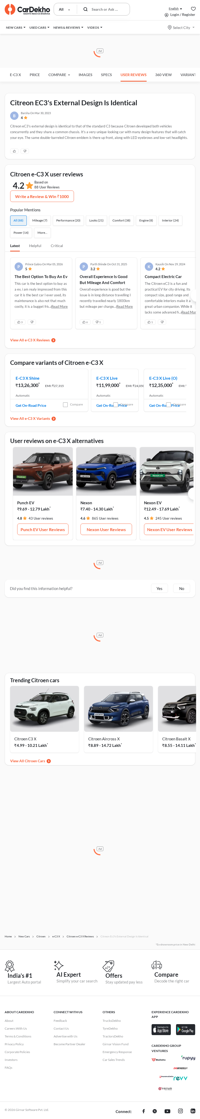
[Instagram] (180, 1112)
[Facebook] (143, 1112)
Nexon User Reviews (106, 529)
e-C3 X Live (107, 378)
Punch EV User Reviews (43, 529)
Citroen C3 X (25, 738)
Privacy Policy (14, 1044)
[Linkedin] (193, 1112)
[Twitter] (155, 1112)
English (174, 8)
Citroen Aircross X (104, 738)
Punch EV (25, 502)
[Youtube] (167, 1112)
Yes (159, 588)
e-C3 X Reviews (37, 340)
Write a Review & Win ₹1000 (42, 196)
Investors (11, 1060)
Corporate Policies (17, 1052)
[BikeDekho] (159, 1059)
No (181, 588)
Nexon (86, 502)
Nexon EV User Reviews (169, 529)
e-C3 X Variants (37, 418)
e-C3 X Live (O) (163, 378)
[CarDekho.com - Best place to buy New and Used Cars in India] (27, 9)
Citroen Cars (35, 761)
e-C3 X (15, 74)
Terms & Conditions (18, 1036)
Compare (76, 404)
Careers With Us (16, 1028)
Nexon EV (153, 502)
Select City (181, 27)
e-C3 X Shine (28, 378)
